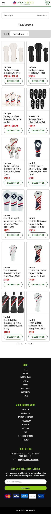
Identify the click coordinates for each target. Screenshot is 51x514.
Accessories (25, 388)
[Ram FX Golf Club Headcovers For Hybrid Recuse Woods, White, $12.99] (13, 253)
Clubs (25, 373)
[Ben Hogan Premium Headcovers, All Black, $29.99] (38, 52)
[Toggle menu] (3, 3)
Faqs (25, 432)
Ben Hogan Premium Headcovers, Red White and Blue (12, 119)
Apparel (25, 380)
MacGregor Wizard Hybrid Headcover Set (36, 121)
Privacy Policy (25, 420)
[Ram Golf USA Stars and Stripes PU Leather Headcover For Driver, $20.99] (38, 201)
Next (30, 344)
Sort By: (7, 33)
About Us (25, 409)
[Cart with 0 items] (47, 3)
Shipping (25, 428)
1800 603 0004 (25, 456)
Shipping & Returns (25, 436)
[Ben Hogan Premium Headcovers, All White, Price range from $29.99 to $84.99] (13, 52)
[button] (25, 15)
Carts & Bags (25, 377)
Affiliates (25, 424)
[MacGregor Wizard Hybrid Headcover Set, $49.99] (38, 99)
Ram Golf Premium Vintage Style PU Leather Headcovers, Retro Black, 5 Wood (37, 170)
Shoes (25, 384)
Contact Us (25, 413)
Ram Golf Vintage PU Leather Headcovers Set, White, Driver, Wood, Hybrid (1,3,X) (13, 222)
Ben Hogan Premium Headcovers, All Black (36, 71)
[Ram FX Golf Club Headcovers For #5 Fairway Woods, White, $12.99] (38, 302)
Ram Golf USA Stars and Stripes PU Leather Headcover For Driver (37, 224)
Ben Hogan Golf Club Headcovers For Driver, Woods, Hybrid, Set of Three (12, 170)
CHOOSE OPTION (13, 81)
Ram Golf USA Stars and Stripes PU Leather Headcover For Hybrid (37, 273)
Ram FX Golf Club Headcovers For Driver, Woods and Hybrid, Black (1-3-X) (13, 324)
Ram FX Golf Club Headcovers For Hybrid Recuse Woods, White (12, 273)
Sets (25, 369)
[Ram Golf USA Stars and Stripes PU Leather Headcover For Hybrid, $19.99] (38, 253)
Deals (25, 396)
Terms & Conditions (25, 417)
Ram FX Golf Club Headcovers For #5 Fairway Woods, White (36, 325)
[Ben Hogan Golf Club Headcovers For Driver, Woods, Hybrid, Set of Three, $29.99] (13, 148)
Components (25, 392)
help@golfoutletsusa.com (28, 459)
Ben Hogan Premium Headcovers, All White (12, 71)
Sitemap (26, 439)
